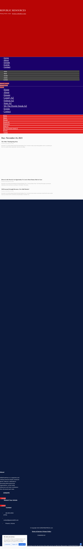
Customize (7, 544)
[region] (14, 541)
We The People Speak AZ (15, 106)
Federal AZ (9, 100)
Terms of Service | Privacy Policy (41, 531)
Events (7, 65)
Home (6, 58)
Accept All (22, 544)
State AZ (8, 103)
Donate (7, 63)
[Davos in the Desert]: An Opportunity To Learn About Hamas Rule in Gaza (21, 179)
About (6, 60)
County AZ (9, 97)
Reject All (14, 544)
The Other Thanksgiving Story (9, 141)
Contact (7, 67)
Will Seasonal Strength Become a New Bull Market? (15, 189)
